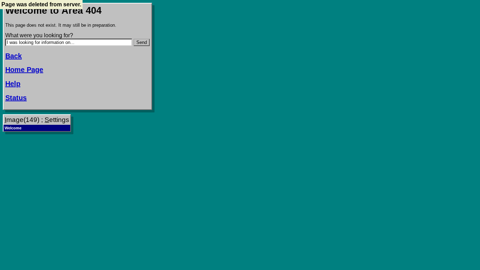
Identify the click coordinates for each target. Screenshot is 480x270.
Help (12, 84)
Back (13, 56)
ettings (57, 119)
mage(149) (22, 119)
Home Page (24, 69)
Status (16, 98)
